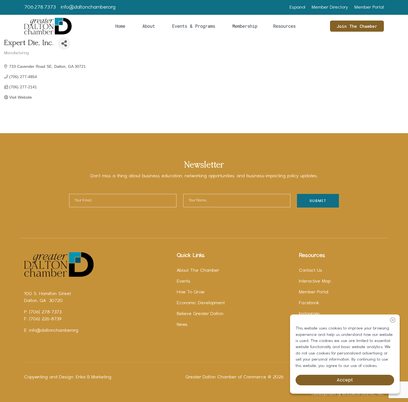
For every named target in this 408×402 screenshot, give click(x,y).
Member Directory (330, 7)
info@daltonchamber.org (88, 7)
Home (120, 26)
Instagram (309, 314)
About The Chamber (198, 270)
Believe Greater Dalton (200, 314)
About (148, 26)
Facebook (309, 303)
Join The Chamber (357, 26)
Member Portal (369, 7)
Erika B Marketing (93, 377)
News (182, 325)
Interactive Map (315, 281)
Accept (345, 380)
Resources (284, 26)
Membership (244, 26)
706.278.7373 (40, 7)
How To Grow (190, 292)
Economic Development (201, 303)
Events (183, 281)
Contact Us (310, 270)
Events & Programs (193, 26)
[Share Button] (64, 43)
